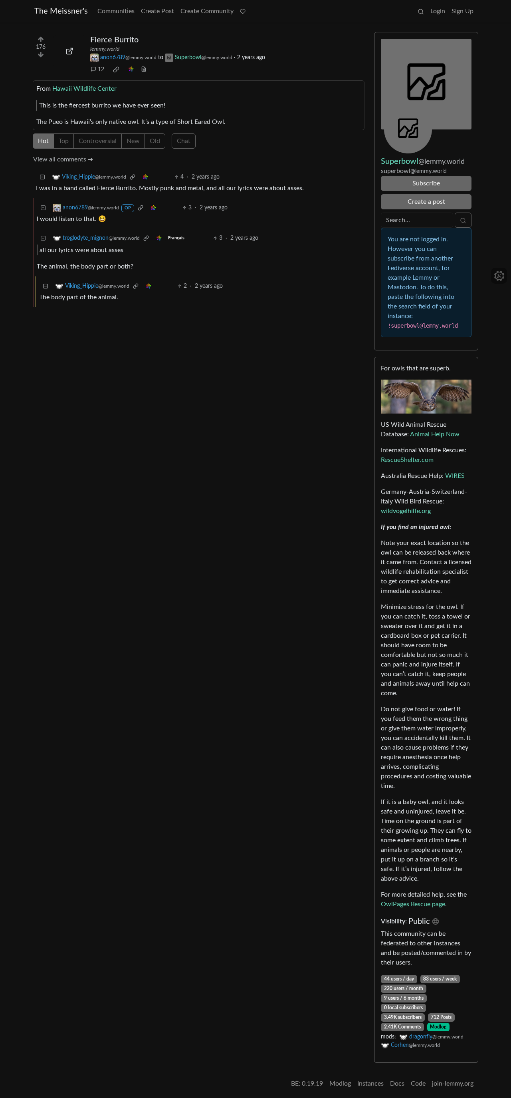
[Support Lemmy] (243, 11)
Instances (370, 1083)
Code (418, 1083)
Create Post (157, 11)
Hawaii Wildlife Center (84, 89)
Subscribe (426, 183)
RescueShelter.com (407, 460)
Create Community (207, 11)
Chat (183, 141)
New (133, 141)
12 (101, 69)
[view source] (143, 69)
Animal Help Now (435, 434)
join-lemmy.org (452, 1083)
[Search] (420, 11)
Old (155, 141)
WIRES (455, 476)
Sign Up (462, 11)
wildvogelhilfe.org (406, 511)
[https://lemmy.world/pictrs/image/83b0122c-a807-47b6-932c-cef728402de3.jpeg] (69, 51)
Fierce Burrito (114, 40)
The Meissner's (61, 11)
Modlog (438, 1026)
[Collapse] (42, 177)
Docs (397, 1083)
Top (64, 141)
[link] (116, 69)
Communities (116, 11)
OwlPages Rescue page (413, 904)
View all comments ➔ (63, 159)
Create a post (426, 202)
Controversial (98, 141)
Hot (43, 141)
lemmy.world (104, 49)
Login (437, 11)
